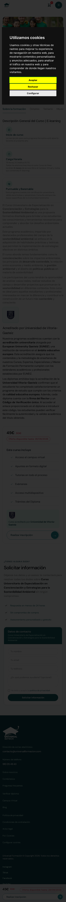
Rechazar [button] (33, 86)
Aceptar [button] (33, 80)
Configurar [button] (33, 93)
